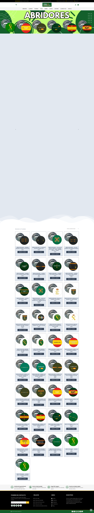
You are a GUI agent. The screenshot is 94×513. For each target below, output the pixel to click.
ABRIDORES (25, 8)
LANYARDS (57, 8)
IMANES (46, 8)
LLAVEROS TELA (63, 8)
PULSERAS (36, 8)
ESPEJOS (69, 8)
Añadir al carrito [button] (55, 254)
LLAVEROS (31, 8)
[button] (16, 5)
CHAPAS (51, 8)
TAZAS (41, 8)
